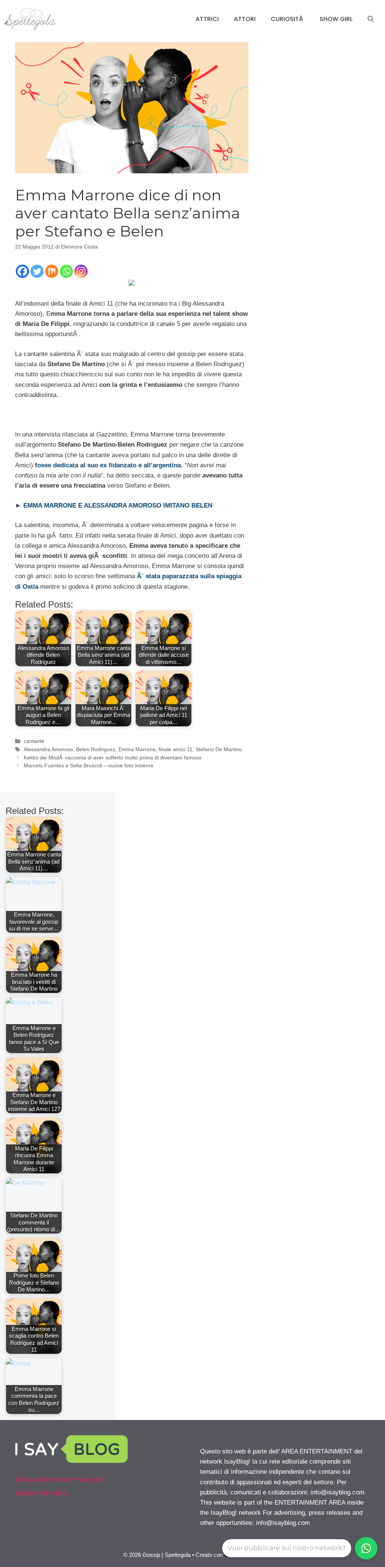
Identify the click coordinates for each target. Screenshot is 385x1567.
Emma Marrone (137, 749)
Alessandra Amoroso (48, 749)
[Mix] (51, 271)
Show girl (336, 19)
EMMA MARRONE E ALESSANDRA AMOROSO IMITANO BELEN (117, 505)
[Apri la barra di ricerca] (370, 19)
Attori (245, 19)
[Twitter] (37, 271)
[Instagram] (81, 271)
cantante (34, 741)
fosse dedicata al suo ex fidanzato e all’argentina (108, 465)
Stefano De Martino (219, 749)
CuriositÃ (288, 19)
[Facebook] (22, 271)
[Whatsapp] (66, 271)
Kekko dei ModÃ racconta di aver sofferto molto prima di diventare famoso (113, 758)
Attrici (207, 19)
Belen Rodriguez (95, 749)
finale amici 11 (175, 749)
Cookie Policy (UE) (42, 1493)
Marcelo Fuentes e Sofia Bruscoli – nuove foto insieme (88, 765)
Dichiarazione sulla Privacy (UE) (61, 1479)
